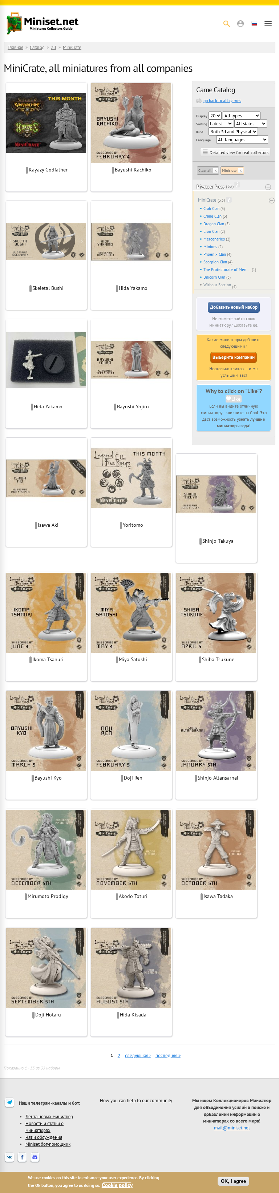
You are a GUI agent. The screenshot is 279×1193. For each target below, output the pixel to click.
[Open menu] (268, 23)
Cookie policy (117, 1185)
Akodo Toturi (133, 896)
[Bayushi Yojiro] (131, 399)
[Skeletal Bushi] (46, 280)
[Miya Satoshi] (131, 652)
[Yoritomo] (131, 517)
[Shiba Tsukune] (216, 652)
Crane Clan (212, 216)
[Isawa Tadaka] (216, 888)
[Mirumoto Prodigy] (46, 888)
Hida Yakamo (133, 288)
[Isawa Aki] (46, 517)
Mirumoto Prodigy (48, 896)
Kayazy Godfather (48, 169)
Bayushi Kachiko (133, 169)
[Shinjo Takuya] (216, 533)
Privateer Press (210, 186)
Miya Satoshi (133, 659)
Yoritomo (133, 525)
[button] (240, 23)
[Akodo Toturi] (131, 888)
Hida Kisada (133, 1014)
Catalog (37, 47)
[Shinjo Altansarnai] (216, 770)
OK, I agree (233, 1181)
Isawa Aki (48, 525)
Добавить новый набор (234, 307)
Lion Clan (211, 231)
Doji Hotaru (48, 1014)
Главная (15, 47)
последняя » (168, 1055)
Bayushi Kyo (48, 778)
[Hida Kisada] (131, 1007)
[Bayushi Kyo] (46, 770)
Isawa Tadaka (218, 896)
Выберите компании (234, 357)
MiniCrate (72, 47)
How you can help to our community (136, 1100)
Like (235, 399)
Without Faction (217, 284)
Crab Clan (211, 208)
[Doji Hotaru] (46, 1007)
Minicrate (229, 170)
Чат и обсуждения (43, 1137)
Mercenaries (214, 239)
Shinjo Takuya (218, 541)
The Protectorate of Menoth (227, 269)
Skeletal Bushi (48, 288)
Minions (210, 246)
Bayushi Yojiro (133, 406)
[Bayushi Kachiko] (131, 162)
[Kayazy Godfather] (46, 162)
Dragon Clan (213, 223)
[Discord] (35, 1162)
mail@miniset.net (232, 1128)
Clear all (204, 170)
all (53, 47)
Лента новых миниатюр (49, 1116)
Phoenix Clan (214, 254)
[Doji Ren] (131, 770)
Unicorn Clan (214, 277)
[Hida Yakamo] (131, 280)
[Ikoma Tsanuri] (46, 652)
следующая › (138, 1055)
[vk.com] (9, 1162)
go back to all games (222, 100)
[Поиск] (226, 23)
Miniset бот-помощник (47, 1144)
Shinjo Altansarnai (218, 778)
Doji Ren (133, 778)
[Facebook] (22, 1162)
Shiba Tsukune (218, 659)
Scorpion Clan (215, 261)
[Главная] (42, 23)
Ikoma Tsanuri (48, 659)
